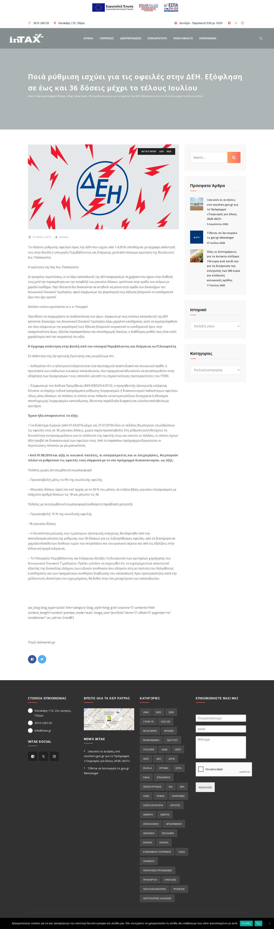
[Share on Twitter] (42, 659)
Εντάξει (246, 923)
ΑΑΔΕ (165, 749)
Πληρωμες (178, 796)
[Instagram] (243, 23)
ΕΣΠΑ (178, 768)
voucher (148, 749)
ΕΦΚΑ (146, 777)
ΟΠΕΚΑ (160, 796)
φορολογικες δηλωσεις (157, 898)
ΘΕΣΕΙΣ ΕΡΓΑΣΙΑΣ (152, 786)
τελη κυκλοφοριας (154, 889)
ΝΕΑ (169, 151)
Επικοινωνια (207, 38)
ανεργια (164, 814)
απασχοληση (151, 824)
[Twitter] (236, 23)
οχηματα (149, 861)
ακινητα (148, 814)
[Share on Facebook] (32, 659)
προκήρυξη (150, 879)
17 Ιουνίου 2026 (216, 285)
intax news (149, 151)
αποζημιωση (174, 824)
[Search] (261, 38)
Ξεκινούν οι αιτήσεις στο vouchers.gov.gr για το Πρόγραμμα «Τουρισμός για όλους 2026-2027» (222, 209)
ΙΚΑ (170, 786)
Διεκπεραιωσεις (130, 38)
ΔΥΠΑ (172, 758)
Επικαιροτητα (157, 38)
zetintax (63, 237)
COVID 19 (148, 721)
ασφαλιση (149, 833)
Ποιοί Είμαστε (183, 38)
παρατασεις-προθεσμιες (157, 870)
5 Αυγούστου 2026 (217, 224)
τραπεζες (179, 889)
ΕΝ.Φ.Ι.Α (147, 768)
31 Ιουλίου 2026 (216, 243)
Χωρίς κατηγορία (153, 805)
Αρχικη (88, 38)
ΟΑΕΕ (146, 796)
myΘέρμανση (151, 740)
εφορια (164, 842)
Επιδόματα (163, 777)
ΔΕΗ (161, 151)
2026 (171, 712)
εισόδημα (168, 833)
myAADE (169, 730)
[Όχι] (269, 923)
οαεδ (182, 851)
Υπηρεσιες (107, 38)
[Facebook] (229, 23)
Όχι (258, 923)
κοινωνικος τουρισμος (157, 851)
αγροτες (175, 805)
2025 (158, 712)
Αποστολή (205, 787)
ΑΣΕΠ (178, 749)
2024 (145, 712)
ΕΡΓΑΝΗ (163, 768)
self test (172, 740)
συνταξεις (170, 879)
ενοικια (147, 842)
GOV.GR (165, 721)
